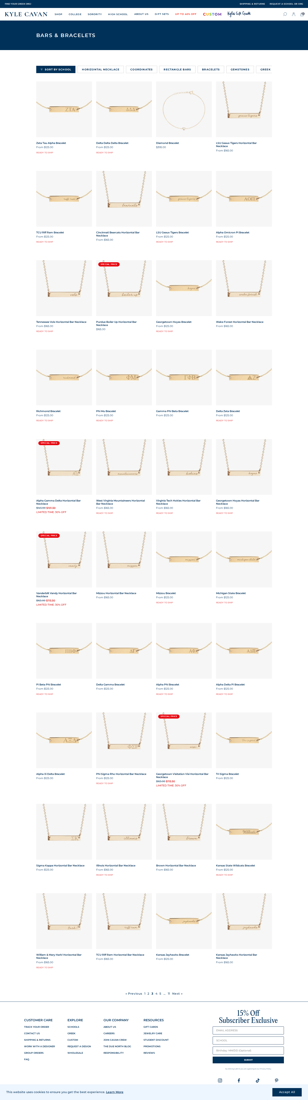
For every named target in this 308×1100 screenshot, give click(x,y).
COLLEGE (75, 14)
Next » (177, 993)
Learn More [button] (114, 1092)
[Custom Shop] (212, 14)
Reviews (149, 1053)
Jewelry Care (153, 1033)
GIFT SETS (162, 14)
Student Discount (156, 1040)
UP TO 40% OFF (186, 14)
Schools (73, 1027)
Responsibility (114, 1053)
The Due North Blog (117, 1046)
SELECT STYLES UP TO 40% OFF (22, 4)
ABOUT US (141, 14)
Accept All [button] (287, 1092)
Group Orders (34, 1053)
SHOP (58, 14)
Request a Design (79, 1046)
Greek (265, 69)
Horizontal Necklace (100, 69)
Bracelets (211, 69)
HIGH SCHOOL (118, 14)
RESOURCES (154, 1020)
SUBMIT (248, 1060)
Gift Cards (151, 1027)
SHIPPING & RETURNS (252, 4)
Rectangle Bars (177, 69)
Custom (72, 1040)
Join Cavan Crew (115, 1040)
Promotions (152, 1046)
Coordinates (141, 69)
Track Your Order (36, 1027)
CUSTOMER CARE (38, 1020)
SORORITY (95, 14)
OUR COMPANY (116, 1020)
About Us (110, 1027)
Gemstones (240, 69)
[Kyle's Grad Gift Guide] (239, 14)
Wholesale (75, 1053)
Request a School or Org (286, 4)
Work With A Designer (39, 1046)
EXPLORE (75, 1020)
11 (169, 993)
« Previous (134, 993)
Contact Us (32, 1033)
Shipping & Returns (37, 1040)
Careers (109, 1033)
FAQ (26, 1059)
